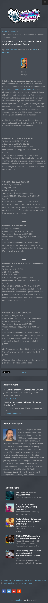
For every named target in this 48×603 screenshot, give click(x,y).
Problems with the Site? (23, 580)
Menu (45, 2)
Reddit (19, 591)
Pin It (24, 372)
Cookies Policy (8, 583)
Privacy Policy (40, 580)
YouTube (14, 591)
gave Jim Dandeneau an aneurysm (21, 89)
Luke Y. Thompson (10, 50)
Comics (13, 31)
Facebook (4, 591)
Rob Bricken (11, 398)
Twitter (9, 591)
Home (4, 31)
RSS (30, 583)
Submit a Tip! (6, 580)
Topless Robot (16, 600)
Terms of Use (21, 583)
